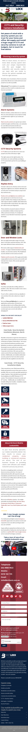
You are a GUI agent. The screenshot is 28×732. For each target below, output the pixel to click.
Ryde (14, 501)
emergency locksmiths (7, 670)
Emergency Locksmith (6, 685)
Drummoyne (4, 503)
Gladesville (4, 505)
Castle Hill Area (4, 720)
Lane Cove (10, 505)
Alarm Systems (7, 110)
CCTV (2, 151)
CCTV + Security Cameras (7, 698)
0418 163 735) (13, 320)
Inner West (22, 501)
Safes (3, 284)
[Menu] (2, 9)
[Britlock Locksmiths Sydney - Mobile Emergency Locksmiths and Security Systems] (14, 9)
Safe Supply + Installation (7, 701)
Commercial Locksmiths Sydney (8, 696)
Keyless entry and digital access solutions (12, 196)
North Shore (11, 503)
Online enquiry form (8, 326)
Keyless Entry (7, 184)
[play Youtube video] (14, 548)
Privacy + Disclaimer (8, 728)
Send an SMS (6, 320)
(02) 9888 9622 (7, 568)
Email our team (6, 323)
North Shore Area (5, 717)
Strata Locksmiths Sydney (7, 693)
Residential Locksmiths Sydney (8, 690)
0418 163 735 (6, 574)
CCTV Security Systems (11, 149)
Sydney (10, 499)
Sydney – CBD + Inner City (7, 722)
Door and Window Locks (11, 237)
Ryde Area (3, 712)
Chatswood (18, 503)
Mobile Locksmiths (5, 688)
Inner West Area (5, 714)
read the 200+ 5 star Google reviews (16, 532)
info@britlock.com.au (10, 580)
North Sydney (17, 505)
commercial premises (18, 458)
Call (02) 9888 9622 (8, 318)
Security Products (5, 703)
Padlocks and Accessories (8, 257)
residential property (10, 456)
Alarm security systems (7, 122)
